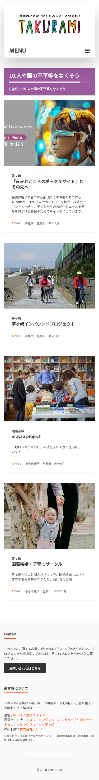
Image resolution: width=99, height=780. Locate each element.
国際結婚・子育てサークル (37, 564)
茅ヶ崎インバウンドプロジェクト (43, 324)
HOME (14, 89)
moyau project (26, 436)
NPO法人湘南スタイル (29, 715)
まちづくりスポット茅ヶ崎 (35, 724)
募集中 (29, 223)
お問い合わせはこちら (25, 668)
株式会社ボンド (31, 729)
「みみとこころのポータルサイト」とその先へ (47, 184)
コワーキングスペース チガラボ (51, 719)
